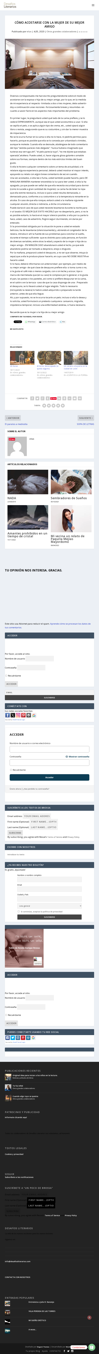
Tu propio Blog (33, 1351)
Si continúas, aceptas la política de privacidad (41, 911)
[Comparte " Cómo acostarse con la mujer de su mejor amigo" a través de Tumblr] (47, 398)
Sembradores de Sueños (69, 498)
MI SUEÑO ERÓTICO (37, 1320)
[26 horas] (22, 358)
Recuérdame (14, 675)
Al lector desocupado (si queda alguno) (48, 367)
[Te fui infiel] (8, 1087)
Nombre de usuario (15, 658)
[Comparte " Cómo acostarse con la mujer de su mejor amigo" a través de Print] (79, 398)
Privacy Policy (73, 837)
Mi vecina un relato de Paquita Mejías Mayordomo (67, 539)
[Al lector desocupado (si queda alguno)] (49, 358)
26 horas (14, 366)
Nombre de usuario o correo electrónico (30, 743)
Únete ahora (15, 789)
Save (54, 398)
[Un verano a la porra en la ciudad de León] (76, 358)
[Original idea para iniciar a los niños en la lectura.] (8, 1077)
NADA (11, 498)
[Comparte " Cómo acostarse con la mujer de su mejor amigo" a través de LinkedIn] (59, 398)
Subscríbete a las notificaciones (19, 1177)
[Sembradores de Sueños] (71, 482)
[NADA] (27, 482)
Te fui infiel (18, 1086)
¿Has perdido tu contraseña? (36, 789)
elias (29, 31)
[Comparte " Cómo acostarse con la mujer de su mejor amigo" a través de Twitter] (37, 398)
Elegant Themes (43, 1347)
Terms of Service (54, 837)
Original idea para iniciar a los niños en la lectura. (35, 1075)
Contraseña (10, 667)
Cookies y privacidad (14, 1154)
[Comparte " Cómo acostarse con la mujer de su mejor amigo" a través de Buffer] (64, 398)
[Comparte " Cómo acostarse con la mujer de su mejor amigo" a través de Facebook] (32, 398)
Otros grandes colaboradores (62, 31)
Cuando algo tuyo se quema (25, 1096)
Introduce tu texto (15, 854)
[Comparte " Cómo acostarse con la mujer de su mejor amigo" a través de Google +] (42, 398)
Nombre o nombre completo (29, 875)
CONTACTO (55, 1351)
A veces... (33, 1329)
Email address (14, 816)
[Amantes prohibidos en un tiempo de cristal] (27, 517)
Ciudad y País (22, 894)
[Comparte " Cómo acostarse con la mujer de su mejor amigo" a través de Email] (74, 398)
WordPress (70, 1347)
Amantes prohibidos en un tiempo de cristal (27, 534)
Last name (18, 827)
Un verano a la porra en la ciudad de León (75, 367)
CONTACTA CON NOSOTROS (17, 1277)
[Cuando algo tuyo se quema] (8, 1098)
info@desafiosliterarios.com (17, 1261)
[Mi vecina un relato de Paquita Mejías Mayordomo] (71, 518)
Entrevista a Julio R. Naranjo (41, 1302)
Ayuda (45, 1351)
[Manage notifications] (89, 1317)
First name (18, 821)
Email (19, 885)
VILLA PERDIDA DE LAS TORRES (42, 1311)
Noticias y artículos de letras (23, 1078)
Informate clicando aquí (16, 1117)
